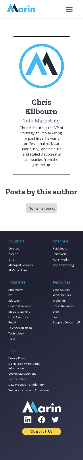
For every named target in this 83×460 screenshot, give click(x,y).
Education (14, 300)
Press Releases (63, 306)
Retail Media (61, 259)
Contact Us (41, 431)
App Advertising (63, 265)
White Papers (62, 295)
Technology (16, 333)
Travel (12, 339)
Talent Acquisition (20, 328)
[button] (69, 9)
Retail (12, 322)
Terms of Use (17, 379)
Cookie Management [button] (22, 374)
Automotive (15, 290)
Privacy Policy (17, 358)
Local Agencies (18, 317)
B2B (11, 295)
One (11, 259)
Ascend (13, 254)
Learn (56, 317)
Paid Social (60, 254)
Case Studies (61, 290)
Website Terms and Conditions (28, 390)
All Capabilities (17, 270)
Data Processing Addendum (26, 385)
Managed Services (20, 265)
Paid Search (61, 248)
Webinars (59, 300)
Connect (13, 248)
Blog (56, 312)
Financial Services (20, 306)
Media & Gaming (19, 312)
